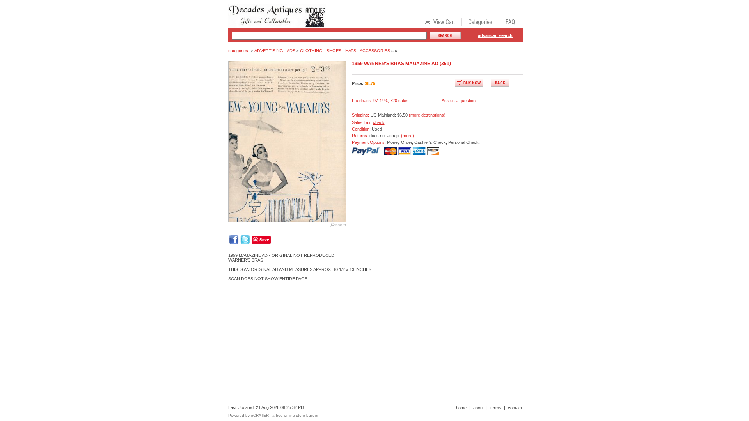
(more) (407, 135)
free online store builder (297, 415)
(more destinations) (427, 115)
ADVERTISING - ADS (274, 50)
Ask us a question (459, 100)
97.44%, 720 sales (390, 100)
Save (264, 239)
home (461, 407)
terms (495, 407)
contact (515, 407)
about (478, 407)
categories (238, 50)
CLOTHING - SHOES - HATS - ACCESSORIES (345, 50)
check (379, 122)
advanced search (495, 35)
